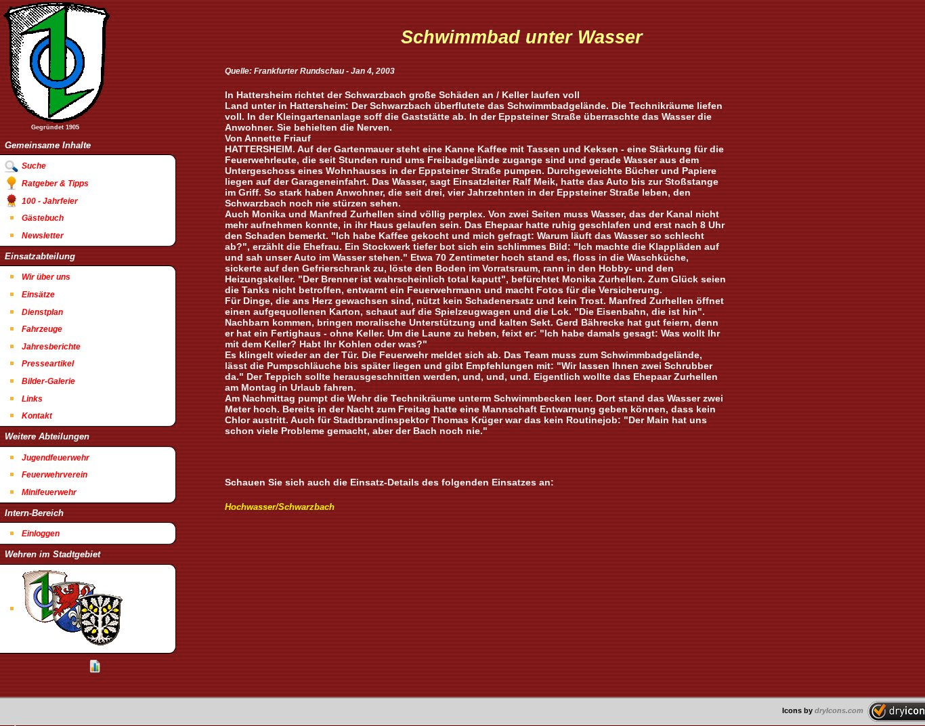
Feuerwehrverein (54, 474)
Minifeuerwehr (49, 492)
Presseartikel (48, 363)
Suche (34, 166)
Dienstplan (42, 312)
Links (32, 399)
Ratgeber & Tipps (55, 183)
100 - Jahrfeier (50, 201)
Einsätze (38, 294)
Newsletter (43, 235)
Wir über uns (46, 277)
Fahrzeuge (42, 329)
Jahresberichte (51, 346)
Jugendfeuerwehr (55, 458)
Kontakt (37, 416)
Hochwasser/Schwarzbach (280, 507)
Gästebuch (43, 218)
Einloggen (41, 533)
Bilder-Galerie (48, 381)
